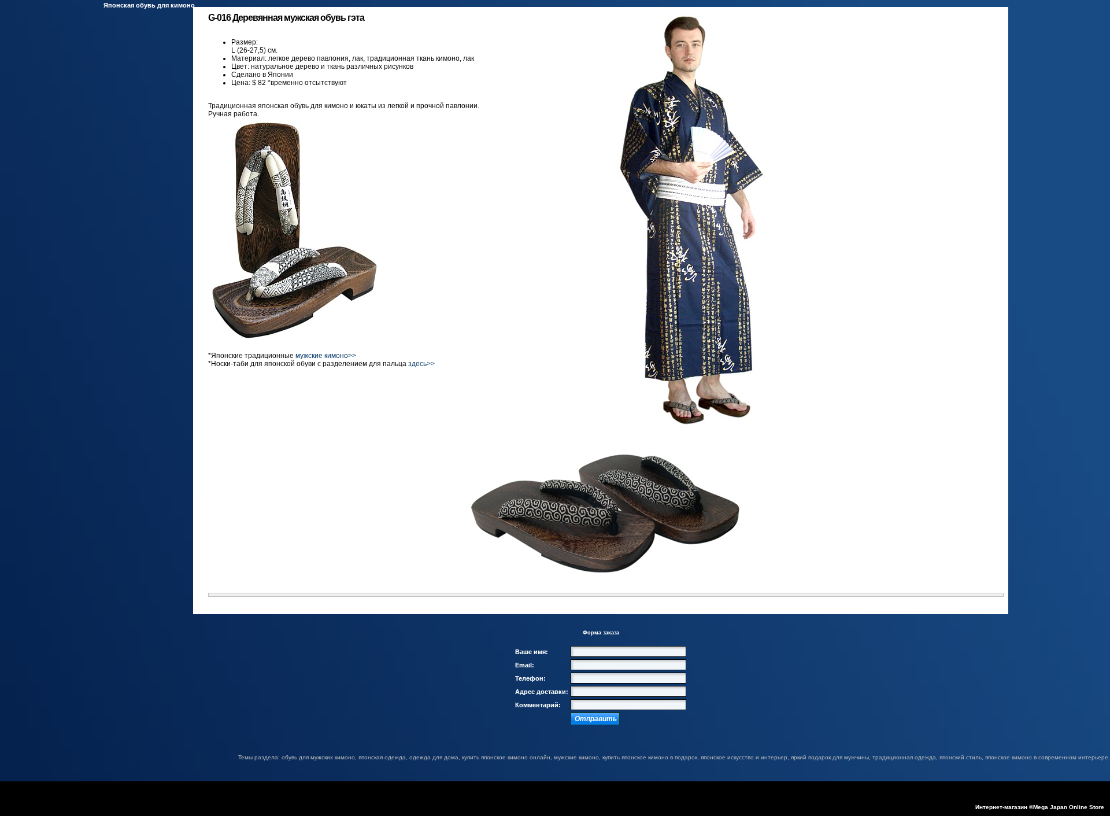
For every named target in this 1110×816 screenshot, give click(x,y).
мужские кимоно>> (325, 356)
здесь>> (421, 364)
